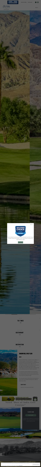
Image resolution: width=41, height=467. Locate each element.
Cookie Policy (21, 465)
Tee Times (20, 242)
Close (32, 224)
